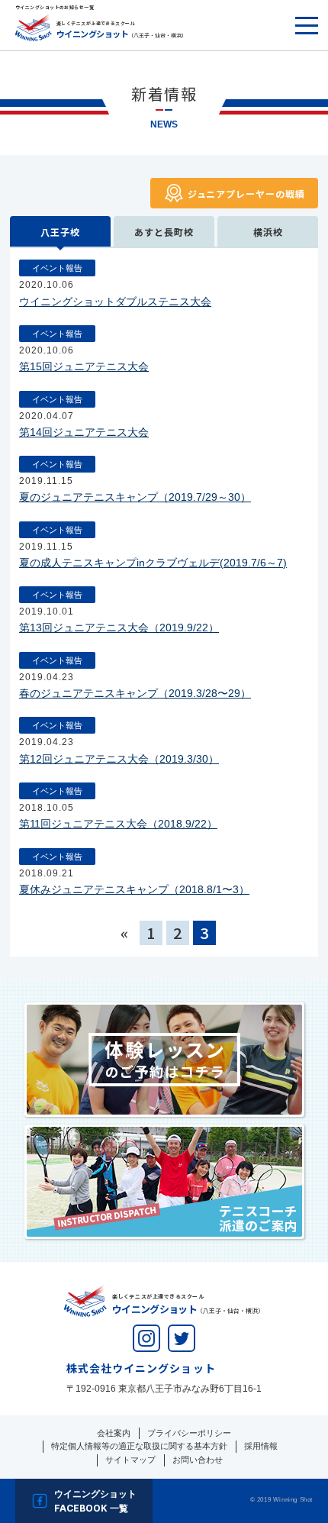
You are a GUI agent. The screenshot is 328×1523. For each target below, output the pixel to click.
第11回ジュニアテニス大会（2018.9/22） (118, 824)
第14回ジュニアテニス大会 (84, 432)
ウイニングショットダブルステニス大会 (115, 301)
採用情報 (261, 1445)
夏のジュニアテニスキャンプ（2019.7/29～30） (135, 497)
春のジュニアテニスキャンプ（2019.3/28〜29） (135, 693)
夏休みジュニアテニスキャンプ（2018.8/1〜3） (134, 889)
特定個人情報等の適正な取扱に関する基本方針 (139, 1445)
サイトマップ (130, 1459)
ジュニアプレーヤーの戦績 (246, 193)
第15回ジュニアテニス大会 (84, 366)
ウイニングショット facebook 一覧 (95, 1501)
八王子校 (60, 231)
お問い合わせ (197, 1459)
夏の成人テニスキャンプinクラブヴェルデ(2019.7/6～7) (153, 563)
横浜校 (268, 231)
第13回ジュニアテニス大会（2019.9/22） (119, 627)
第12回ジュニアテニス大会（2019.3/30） (119, 759)
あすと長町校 (163, 231)
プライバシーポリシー (189, 1432)
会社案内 (113, 1432)
